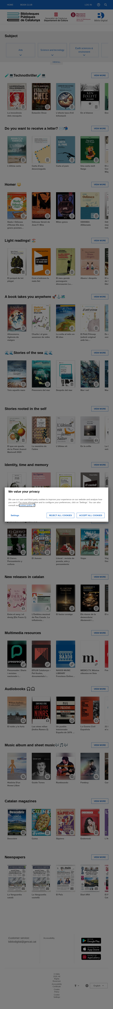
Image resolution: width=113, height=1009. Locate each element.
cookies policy (26, 505)
